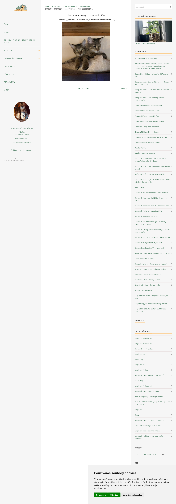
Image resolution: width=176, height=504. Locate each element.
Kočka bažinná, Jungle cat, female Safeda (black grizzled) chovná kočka (152, 180)
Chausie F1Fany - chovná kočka (77, 6)
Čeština (14, 150)
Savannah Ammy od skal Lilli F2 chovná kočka (152, 206)
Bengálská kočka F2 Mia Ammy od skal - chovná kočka (150, 98)
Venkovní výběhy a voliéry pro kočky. (149, 396)
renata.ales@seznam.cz (22, 142)
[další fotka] (123, 51)
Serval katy (139, 359)
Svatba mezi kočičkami (143, 290)
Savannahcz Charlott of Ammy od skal (149, 248)
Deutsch (29, 150)
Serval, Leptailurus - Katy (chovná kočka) (150, 269)
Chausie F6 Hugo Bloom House (146, 132)
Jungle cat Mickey (141, 370)
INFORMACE (9, 66)
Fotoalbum (9, 82)
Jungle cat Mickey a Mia (143, 338)
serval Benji (139, 380)
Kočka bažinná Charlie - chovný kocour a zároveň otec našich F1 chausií (150, 159)
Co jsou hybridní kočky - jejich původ (19, 41)
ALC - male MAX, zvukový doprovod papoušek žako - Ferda (152, 403)
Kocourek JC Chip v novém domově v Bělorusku (149, 437)
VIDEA (6, 90)
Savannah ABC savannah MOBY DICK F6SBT (151, 192)
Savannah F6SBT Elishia (144, 349)
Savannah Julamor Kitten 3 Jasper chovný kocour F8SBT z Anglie (150, 222)
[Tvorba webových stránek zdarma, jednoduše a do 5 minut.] (19, 160)
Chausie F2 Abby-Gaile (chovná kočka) (149, 121)
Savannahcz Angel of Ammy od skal (148, 243)
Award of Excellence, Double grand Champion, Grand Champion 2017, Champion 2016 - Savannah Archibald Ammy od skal (152, 66)
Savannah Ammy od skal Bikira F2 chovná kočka (150, 199)
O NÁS (7, 32)
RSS (22, 160)
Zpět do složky (83, 88)
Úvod (6, 24)
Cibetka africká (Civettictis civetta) (147, 142)
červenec (147, 454)
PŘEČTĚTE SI (9, 74)
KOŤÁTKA (8, 50)
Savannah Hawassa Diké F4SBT (146, 216)
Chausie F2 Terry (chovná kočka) (147, 126)
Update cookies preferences (14, 158)
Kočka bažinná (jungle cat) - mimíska (148, 425)
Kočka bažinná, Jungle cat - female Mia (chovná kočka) (152, 167)
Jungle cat (138, 409)
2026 (154, 454)
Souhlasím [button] (101, 495)
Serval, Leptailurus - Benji (144, 258)
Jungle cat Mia (140, 354)
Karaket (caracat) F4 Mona (145, 43)
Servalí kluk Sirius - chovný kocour (148, 274)
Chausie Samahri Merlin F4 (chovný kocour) (151, 137)
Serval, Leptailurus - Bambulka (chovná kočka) (152, 253)
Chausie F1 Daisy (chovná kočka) (147, 111)
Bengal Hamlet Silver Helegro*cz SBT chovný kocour (152, 75)
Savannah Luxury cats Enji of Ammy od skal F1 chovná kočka (152, 230)
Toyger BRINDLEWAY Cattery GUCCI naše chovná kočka (150, 310)
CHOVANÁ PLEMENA (13, 58)
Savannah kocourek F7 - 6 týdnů (147, 391)
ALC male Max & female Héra (146, 58)
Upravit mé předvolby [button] (132, 495)
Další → (123, 88)
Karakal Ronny (140, 148)
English (21, 150)
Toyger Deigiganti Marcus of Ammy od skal (151, 303)
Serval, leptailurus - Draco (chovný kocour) (151, 264)
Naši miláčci (139, 187)
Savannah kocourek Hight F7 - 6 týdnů (149, 375)
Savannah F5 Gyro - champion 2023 (148, 211)
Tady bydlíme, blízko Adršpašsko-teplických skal (151, 296)
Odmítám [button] (114, 495)
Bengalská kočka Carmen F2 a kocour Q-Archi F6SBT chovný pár (152, 83)
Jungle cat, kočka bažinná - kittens (147, 431)
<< (137, 454)
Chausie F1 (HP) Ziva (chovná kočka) (148, 105)
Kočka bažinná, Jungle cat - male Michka (150, 174)
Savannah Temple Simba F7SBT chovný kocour (152, 237)
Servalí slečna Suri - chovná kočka (147, 285)
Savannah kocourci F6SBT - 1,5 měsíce (149, 420)
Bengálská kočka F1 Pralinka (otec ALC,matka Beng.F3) (152, 91)
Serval (137, 415)
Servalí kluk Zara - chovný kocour (147, 280)
